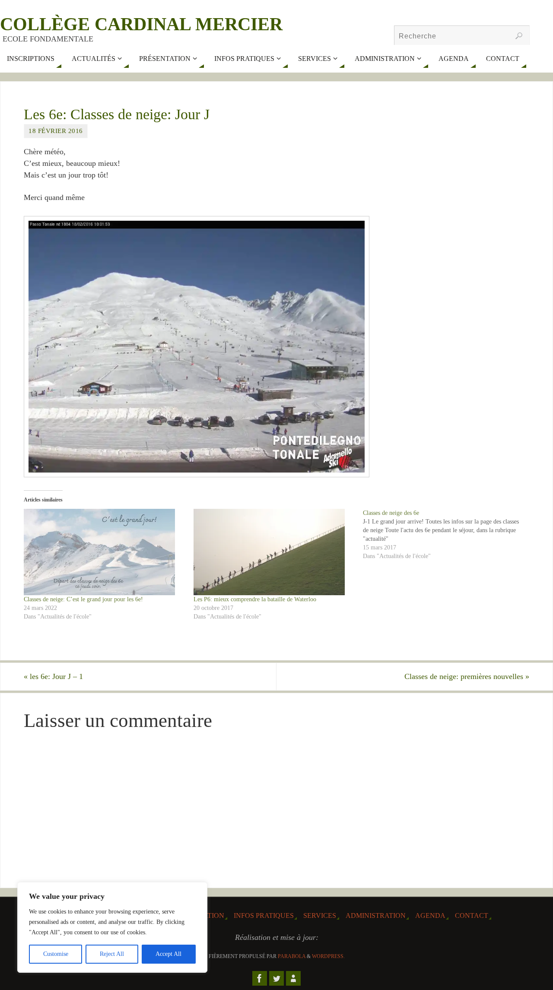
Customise (55, 954)
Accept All (168, 954)
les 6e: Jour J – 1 (53, 676)
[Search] (519, 36)
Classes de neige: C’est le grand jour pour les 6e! (83, 599)
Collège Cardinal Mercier (141, 24)
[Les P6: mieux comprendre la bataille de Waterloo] (274, 552)
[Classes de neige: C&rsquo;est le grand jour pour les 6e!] (104, 552)
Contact (471, 916)
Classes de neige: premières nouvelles (466, 676)
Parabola (291, 956)
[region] (112, 927)
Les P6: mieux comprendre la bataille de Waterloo (255, 599)
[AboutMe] (293, 978)
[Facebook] (259, 978)
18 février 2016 (56, 130)
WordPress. (328, 956)
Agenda (430, 916)
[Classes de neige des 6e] (448, 535)
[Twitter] (276, 978)
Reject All (112, 954)
